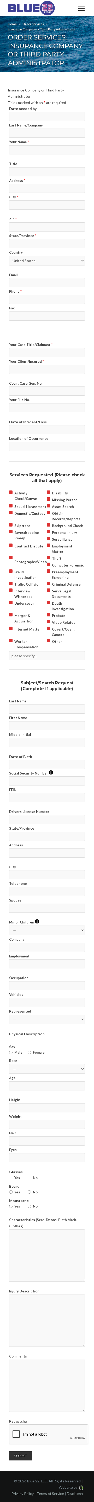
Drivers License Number (29, 812)
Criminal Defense (66, 584)
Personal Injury (64, 532)
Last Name (17, 701)
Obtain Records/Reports (66, 516)
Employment (19, 956)
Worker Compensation (26, 644)
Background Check (67, 526)
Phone (15, 291)
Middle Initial (20, 734)
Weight (15, 1116)
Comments (18, 1356)
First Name (18, 718)
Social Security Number (31, 773)
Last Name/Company (26, 125)
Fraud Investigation (25, 575)
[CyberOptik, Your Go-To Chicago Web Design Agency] (81, 1487)
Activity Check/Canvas (26, 496)
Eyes (13, 1150)
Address (17, 180)
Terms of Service (50, 1493)
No (35, 1178)
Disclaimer (75, 1493)
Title (13, 164)
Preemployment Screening (65, 575)
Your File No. (19, 400)
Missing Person (65, 500)
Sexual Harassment (30, 507)
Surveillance (62, 539)
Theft (56, 558)
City (13, 197)
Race (13, 1061)
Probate (58, 616)
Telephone (18, 883)
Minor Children (24, 922)
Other (57, 641)
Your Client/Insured (26, 361)
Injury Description (24, 1291)
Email (13, 275)
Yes (17, 1178)
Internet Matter (27, 629)
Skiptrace (22, 526)
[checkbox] (11, 492)
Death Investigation (63, 606)
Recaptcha (18, 1421)
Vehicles (16, 994)
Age (12, 1078)
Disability (60, 493)
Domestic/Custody (29, 513)
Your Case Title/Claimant (30, 345)
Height (15, 1100)
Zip (13, 219)
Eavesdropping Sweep (26, 535)
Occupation (18, 978)
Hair (12, 1133)
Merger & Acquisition (23, 618)
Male (18, 1052)
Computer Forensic (68, 565)
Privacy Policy (22, 1493)
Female (39, 1052)
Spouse (15, 900)
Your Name (19, 142)
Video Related (63, 622)
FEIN (12, 790)
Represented (20, 1011)
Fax (12, 308)
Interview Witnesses (23, 594)
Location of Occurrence (28, 438)
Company (16, 939)
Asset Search (63, 507)
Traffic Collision (27, 584)
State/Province (22, 236)
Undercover (24, 603)
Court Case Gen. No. (25, 383)
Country (16, 252)
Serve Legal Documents (61, 594)
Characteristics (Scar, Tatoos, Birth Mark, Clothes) (43, 1223)
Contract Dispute (28, 546)
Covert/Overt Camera (63, 632)
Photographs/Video (30, 562)
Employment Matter (62, 549)
